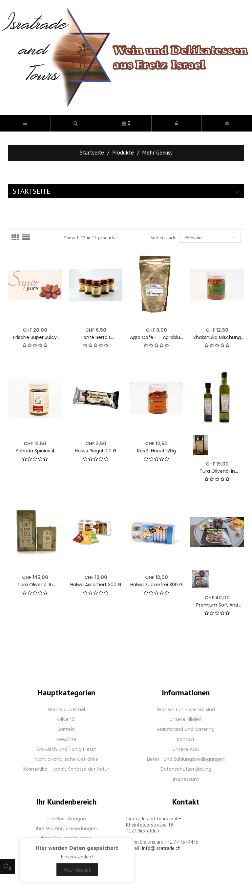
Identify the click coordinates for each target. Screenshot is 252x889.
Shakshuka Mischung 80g (217, 337)
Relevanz (193, 238)
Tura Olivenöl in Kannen (35, 585)
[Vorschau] (52, 262)
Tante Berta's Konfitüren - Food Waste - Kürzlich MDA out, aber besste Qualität (95, 337)
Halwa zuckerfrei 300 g (156, 585)
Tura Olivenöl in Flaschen (217, 471)
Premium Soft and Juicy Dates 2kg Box (217, 605)
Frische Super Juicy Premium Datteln (35, 337)
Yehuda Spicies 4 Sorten (35, 451)
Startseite (32, 191)
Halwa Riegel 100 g (95, 451)
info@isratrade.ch (161, 848)
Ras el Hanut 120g (156, 451)
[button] (76, 123)
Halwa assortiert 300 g (95, 585)
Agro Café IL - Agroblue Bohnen (156, 337)
